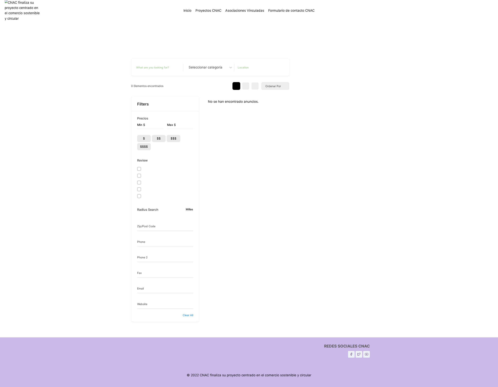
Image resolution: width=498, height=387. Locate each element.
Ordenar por (273, 86)
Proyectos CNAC (208, 10)
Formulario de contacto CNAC (291, 10)
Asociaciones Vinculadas (244, 10)
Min (139, 125)
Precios (142, 118)
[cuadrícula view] (236, 86)
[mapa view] (255, 86)
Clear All (188, 315)
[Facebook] (351, 354)
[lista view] (246, 86)
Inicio (187, 10)
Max (170, 125)
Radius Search (147, 209)
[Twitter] (359, 354)
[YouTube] (366, 354)
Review (142, 160)
